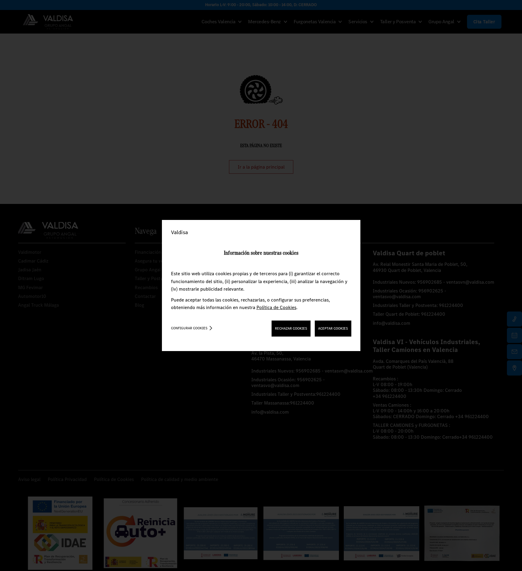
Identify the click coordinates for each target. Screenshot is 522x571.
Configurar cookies (189, 328)
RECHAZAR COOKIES (291, 328)
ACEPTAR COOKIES (333, 328)
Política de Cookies (276, 307)
